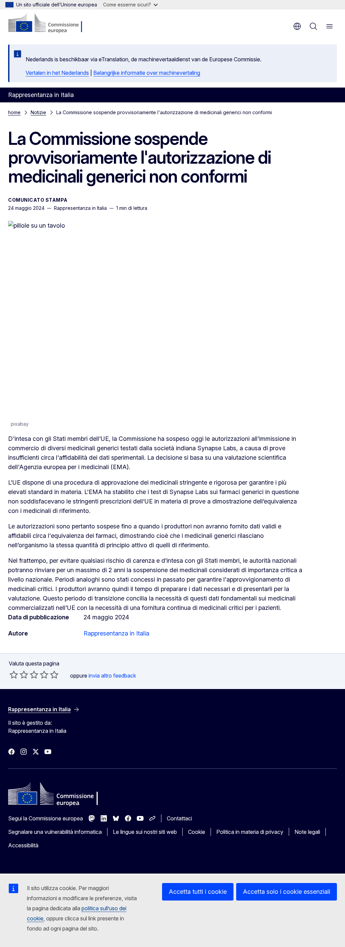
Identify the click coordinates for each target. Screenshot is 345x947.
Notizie (38, 112)
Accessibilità (23, 845)
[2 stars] (19, 674)
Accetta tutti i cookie (198, 891)
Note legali (307, 831)
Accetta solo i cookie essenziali (286, 891)
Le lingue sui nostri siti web (145, 831)
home (14, 112)
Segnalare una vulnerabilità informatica (55, 831)
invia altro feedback (112, 675)
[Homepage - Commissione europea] (48, 23)
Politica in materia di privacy (249, 831)
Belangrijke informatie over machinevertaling (146, 72)
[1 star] (14, 674)
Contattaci (179, 818)
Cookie (196, 831)
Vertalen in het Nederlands (57, 72)
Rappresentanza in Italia (116, 633)
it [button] (297, 26)
